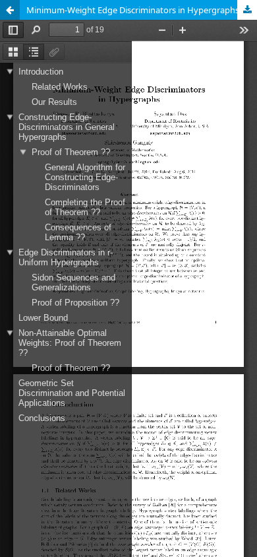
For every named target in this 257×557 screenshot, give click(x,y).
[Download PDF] (247, 10)
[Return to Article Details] (10, 10)
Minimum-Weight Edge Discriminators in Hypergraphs (132, 10)
